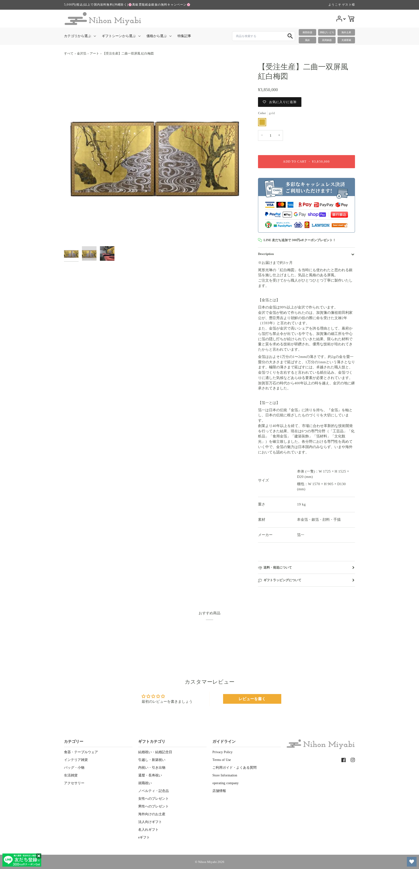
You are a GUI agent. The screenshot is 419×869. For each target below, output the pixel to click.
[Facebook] (343, 760)
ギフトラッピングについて (282, 580)
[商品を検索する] (290, 36)
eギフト (144, 837)
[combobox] (263, 36)
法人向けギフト (150, 822)
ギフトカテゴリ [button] (151, 741)
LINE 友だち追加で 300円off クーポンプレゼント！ (300, 240)
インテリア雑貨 (76, 760)
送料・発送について (278, 567)
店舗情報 (219, 791)
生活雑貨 (71, 775)
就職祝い (145, 783)
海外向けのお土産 (151, 814)
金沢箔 (81, 53)
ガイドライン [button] (224, 741)
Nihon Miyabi (207, 862)
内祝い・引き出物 (151, 767)
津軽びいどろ (327, 32)
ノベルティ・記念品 (153, 791)
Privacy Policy (222, 752)
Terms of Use (221, 760)
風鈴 (307, 40)
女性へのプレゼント (153, 798)
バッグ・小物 (74, 767)
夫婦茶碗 (346, 40)
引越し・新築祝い (151, 760)
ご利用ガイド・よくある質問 (234, 767)
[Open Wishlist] (412, 862)
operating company (225, 783)
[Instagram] (353, 760)
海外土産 (346, 32)
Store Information (224, 775)
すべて (68, 53)
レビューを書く (252, 699)
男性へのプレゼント (153, 806)
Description (266, 254)
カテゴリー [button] (73, 741)
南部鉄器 (307, 32)
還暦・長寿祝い (150, 775)
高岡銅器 (327, 40)
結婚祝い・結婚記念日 (155, 752)
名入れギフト (148, 829)
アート (94, 53)
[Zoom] (155, 153)
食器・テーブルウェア (81, 752)
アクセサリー (74, 783)
